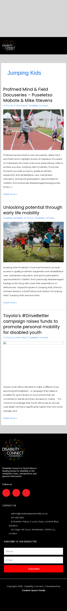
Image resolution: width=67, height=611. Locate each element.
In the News (20, 105)
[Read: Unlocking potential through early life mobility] (33, 242)
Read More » (10, 193)
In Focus (8, 105)
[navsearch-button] (37, 46)
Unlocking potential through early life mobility (32, 210)
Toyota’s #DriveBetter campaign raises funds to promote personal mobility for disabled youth (31, 324)
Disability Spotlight (13, 218)
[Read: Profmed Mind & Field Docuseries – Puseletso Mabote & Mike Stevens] (33, 129)
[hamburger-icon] (24, 46)
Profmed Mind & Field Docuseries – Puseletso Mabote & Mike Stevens (28, 94)
